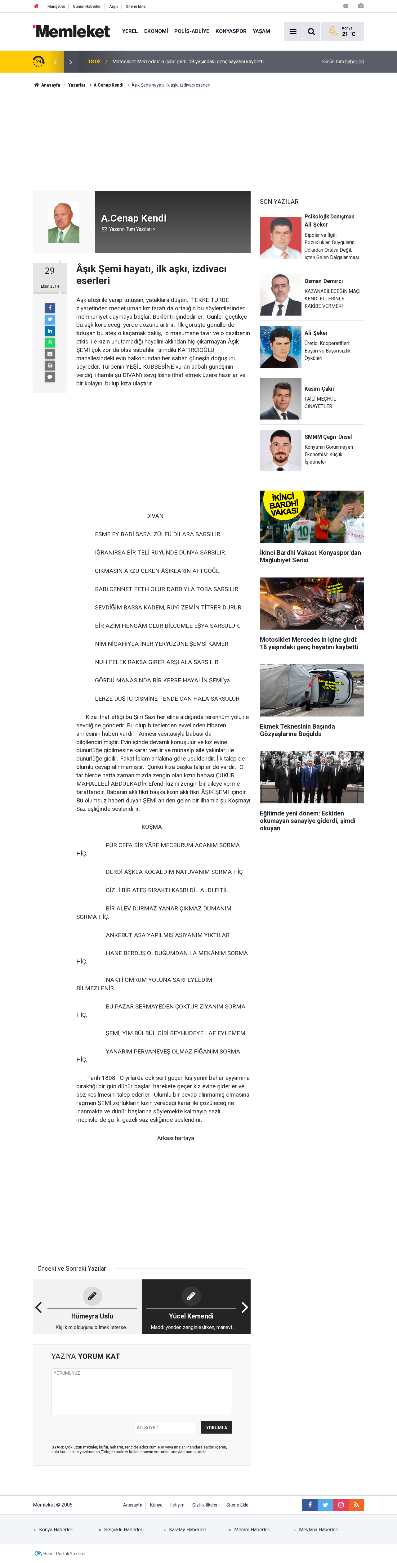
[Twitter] (50, 320)
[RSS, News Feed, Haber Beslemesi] (356, 1505)
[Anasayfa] (36, 6)
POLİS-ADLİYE (191, 31)
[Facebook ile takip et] (310, 1505)
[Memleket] (71, 31)
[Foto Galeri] (360, 6)
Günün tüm (343, 62)
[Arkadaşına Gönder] (50, 354)
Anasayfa (132, 1505)
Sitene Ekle (135, 6)
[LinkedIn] (50, 331)
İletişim (177, 1505)
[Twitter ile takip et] (325, 1505)
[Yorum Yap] (50, 377)
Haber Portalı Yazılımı (64, 1553)
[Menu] (293, 32)
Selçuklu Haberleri (124, 1530)
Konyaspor (231, 31)
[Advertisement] (198, 135)
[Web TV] (345, 6)
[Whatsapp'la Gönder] (50, 343)
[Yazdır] (50, 366)
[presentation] (55, 61)
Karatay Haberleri (187, 1530)
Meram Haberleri (252, 1530)
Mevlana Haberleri (318, 1530)
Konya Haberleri (56, 1530)
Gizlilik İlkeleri (205, 1505)
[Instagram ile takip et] (341, 1505)
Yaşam (261, 31)
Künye (156, 1505)
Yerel (130, 31)
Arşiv (113, 6)
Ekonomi (156, 31)
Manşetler (56, 6)
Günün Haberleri (87, 6)
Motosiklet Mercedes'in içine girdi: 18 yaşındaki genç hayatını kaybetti (188, 62)
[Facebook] (50, 308)
